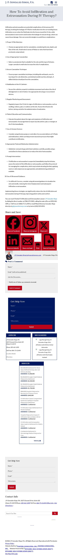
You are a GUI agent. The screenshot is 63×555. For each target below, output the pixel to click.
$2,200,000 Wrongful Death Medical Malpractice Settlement (31, 379)
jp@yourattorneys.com (19, 206)
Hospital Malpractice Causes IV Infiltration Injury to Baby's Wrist (30, 417)
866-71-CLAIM (41, 503)
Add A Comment (14, 288)
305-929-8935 (53, 5)
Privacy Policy (9, 543)
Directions (9, 357)
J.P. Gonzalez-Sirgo (51, 199)
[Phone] (52, 2)
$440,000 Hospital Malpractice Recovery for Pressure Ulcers (30, 393)
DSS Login (14, 554)
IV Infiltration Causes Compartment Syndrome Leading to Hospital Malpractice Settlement (31, 401)
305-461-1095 (25, 503)
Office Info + (50, 503)
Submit (31, 327)
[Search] (55, 513)
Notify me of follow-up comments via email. (23, 282)
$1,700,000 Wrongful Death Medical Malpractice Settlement (31, 386)
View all (36, 440)
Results (25, 363)
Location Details (11, 353)
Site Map (8, 554)
